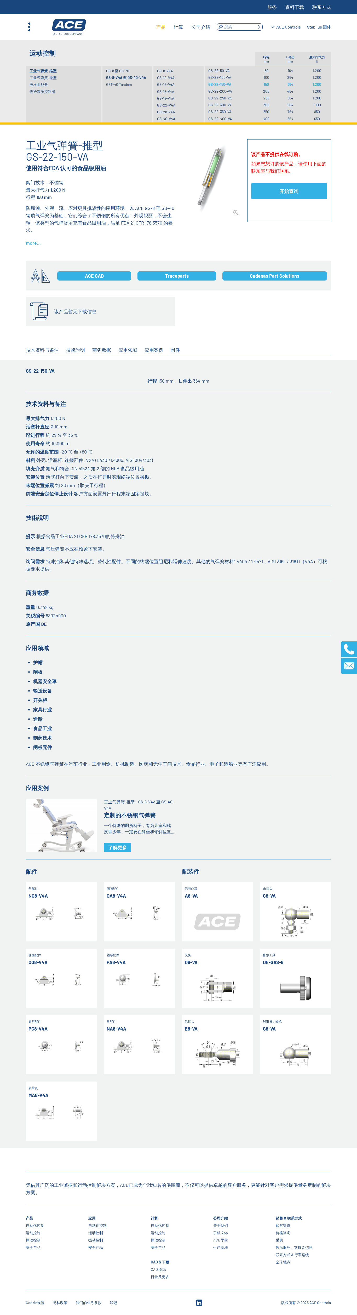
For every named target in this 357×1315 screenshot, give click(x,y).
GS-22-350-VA (220, 111)
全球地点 (283, 1262)
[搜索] (259, 27)
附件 (175, 350)
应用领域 (127, 350)
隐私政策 (60, 1302)
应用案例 (154, 350)
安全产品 (33, 1247)
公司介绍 (221, 1218)
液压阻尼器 (39, 84)
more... (33, 243)
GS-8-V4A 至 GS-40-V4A (126, 77)
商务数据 (101, 350)
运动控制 (33, 1232)
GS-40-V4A (166, 118)
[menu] (183, 27)
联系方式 (321, 7)
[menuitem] (160, 27)
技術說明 (75, 350)
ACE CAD (94, 276)
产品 (29, 1218)
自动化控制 (35, 1225)
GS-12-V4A (166, 84)
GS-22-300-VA (220, 105)
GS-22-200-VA (220, 91)
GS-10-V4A (166, 77)
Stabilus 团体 (319, 26)
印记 (113, 1302)
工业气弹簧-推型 (43, 71)
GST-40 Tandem (119, 84)
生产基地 (221, 1247)
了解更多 (117, 847)
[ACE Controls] (69, 27)
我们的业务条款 (88, 1302)
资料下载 (294, 7)
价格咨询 (283, 1232)
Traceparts (177, 276)
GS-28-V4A (166, 112)
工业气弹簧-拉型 (43, 77)
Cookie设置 (35, 1302)
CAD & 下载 (160, 1262)
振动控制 (33, 1240)
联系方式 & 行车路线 (292, 1254)
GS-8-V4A (165, 71)
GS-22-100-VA (219, 77)
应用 (92, 1218)
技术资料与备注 (42, 350)
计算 (154, 1218)
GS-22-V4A (166, 105)
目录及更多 (160, 1276)
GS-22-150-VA (219, 84)
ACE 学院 (221, 1240)
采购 (279, 1240)
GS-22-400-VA (220, 118)
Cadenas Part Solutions (274, 276)
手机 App (221, 1232)
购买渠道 (283, 1225)
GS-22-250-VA (220, 98)
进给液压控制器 (42, 91)
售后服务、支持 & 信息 (294, 1247)
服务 (272, 7)
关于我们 (221, 1225)
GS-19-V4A (165, 98)
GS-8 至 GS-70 (117, 71)
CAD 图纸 (158, 1269)
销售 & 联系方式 (289, 1218)
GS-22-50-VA (219, 70)
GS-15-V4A (165, 91)
